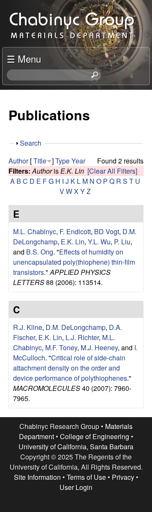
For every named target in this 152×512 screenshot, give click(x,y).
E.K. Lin (72, 241)
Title (39, 161)
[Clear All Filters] (112, 171)
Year (78, 161)
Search (30, 143)
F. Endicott (75, 231)
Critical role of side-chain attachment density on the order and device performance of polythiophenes (70, 368)
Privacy (123, 477)
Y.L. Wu (99, 241)
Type (62, 161)
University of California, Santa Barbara (76, 446)
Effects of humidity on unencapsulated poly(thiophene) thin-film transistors (74, 262)
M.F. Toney (61, 347)
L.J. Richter (82, 337)
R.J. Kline (27, 327)
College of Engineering (94, 436)
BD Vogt (106, 231)
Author (18, 161)
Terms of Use (86, 477)
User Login (76, 487)
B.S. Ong (39, 252)
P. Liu (122, 241)
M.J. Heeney (99, 347)
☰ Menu (24, 58)
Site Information (37, 477)
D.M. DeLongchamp (76, 327)
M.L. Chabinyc (34, 231)
